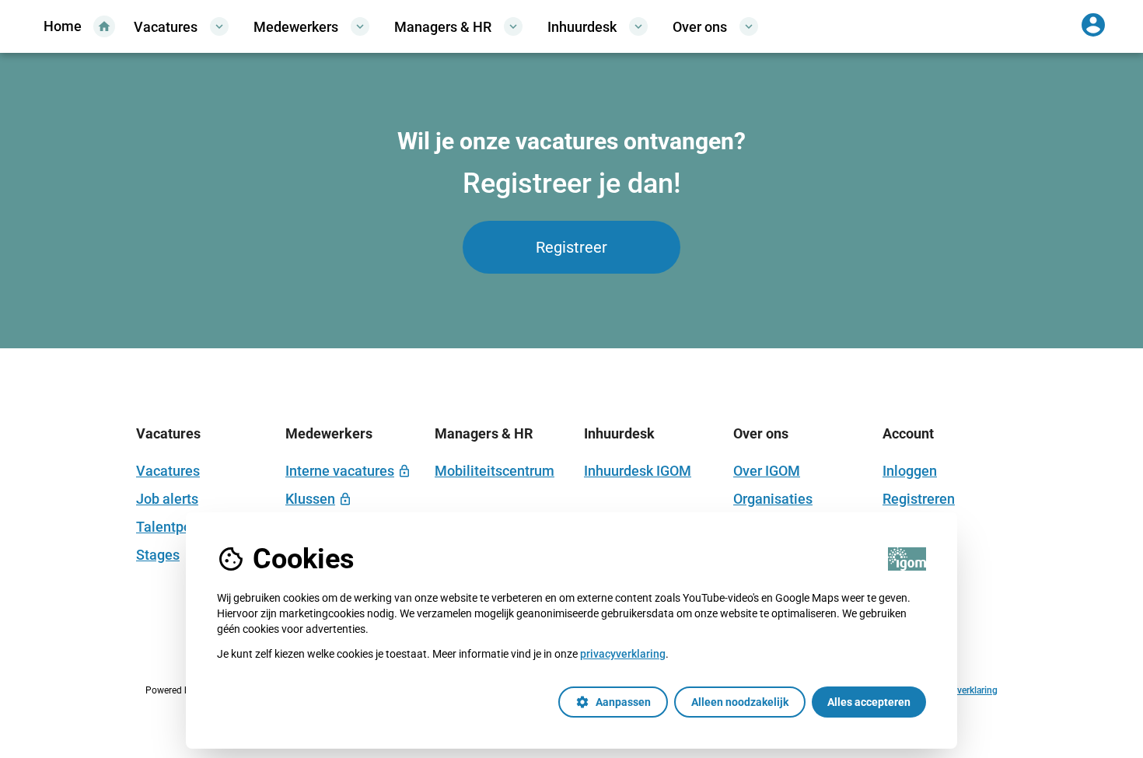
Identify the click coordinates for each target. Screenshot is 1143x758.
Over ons (715, 26)
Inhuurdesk (597, 26)
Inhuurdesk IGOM (637, 471)
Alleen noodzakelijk (739, 702)
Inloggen (910, 471)
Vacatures (181, 26)
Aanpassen (613, 702)
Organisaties (773, 499)
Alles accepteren (869, 702)
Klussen (310, 499)
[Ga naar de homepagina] (76, 26)
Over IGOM (766, 471)
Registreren (919, 499)
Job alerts (167, 499)
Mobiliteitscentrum (494, 471)
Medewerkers (311, 26)
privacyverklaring (623, 654)
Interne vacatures (339, 471)
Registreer (571, 247)
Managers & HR (458, 26)
